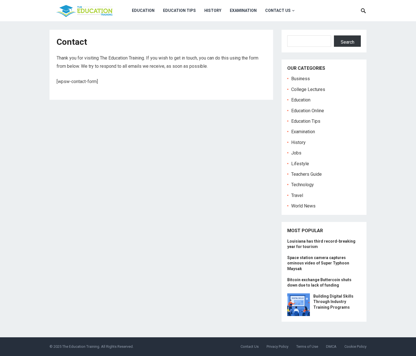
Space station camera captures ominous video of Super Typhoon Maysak (318, 263)
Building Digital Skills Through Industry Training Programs (333, 301)
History (212, 10)
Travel (297, 195)
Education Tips (179, 10)
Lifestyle (300, 163)
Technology (302, 184)
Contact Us (278, 10)
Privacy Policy (277, 346)
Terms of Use (307, 346)
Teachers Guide (306, 174)
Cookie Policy (355, 346)
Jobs (296, 153)
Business (300, 78)
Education (143, 10)
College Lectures (308, 89)
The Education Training (80, 346)
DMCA (331, 346)
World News (303, 206)
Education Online (307, 110)
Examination (243, 10)
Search (347, 42)
